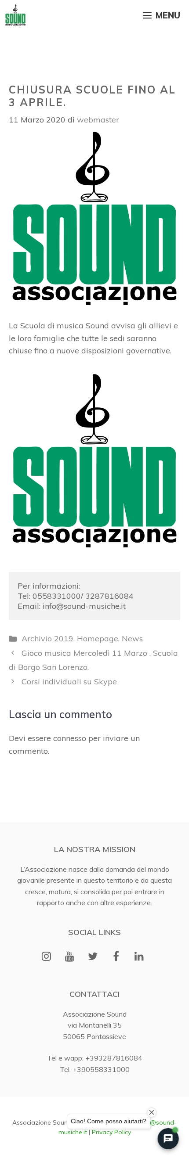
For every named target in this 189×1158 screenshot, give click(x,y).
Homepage (97, 638)
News (132, 638)
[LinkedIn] (139, 957)
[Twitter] (93, 957)
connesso (69, 738)
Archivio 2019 (47, 638)
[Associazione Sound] (15, 15)
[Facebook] (116, 957)
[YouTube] (70, 957)
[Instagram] (46, 957)
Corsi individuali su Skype (69, 681)
